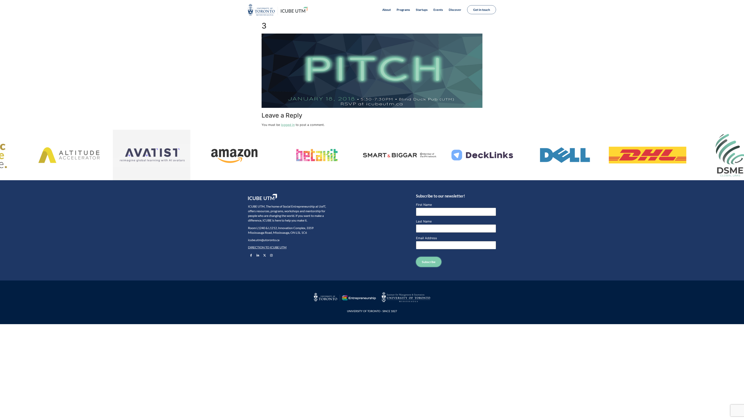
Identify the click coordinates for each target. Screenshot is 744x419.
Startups (422, 9)
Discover (455, 9)
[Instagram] (271, 255)
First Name (424, 204)
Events (438, 9)
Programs (403, 9)
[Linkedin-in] (258, 255)
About (386, 9)
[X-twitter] (264, 255)
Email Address (426, 238)
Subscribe (429, 262)
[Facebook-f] (251, 255)
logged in (288, 125)
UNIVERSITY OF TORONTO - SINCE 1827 (372, 311)
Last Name (424, 221)
